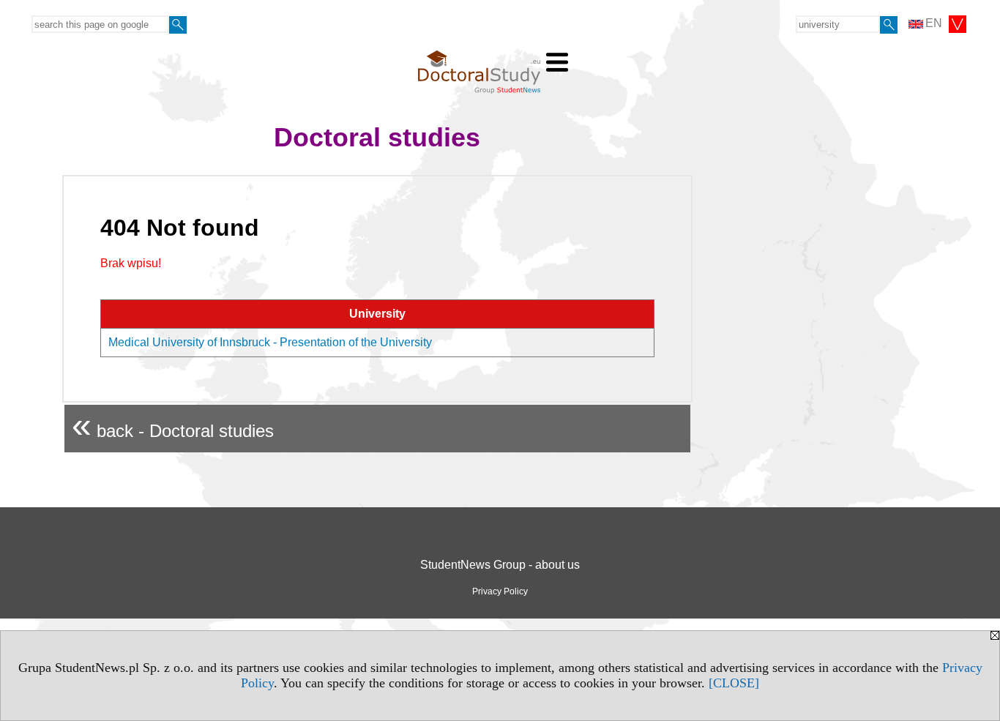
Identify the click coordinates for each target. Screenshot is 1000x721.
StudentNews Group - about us (500, 565)
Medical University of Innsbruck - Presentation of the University (270, 342)
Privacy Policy (500, 591)
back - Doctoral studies (173, 425)
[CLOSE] (734, 683)
